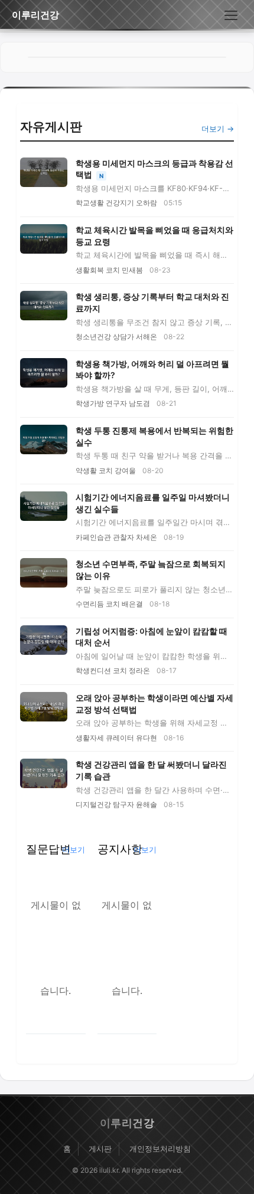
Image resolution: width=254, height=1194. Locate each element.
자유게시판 (51, 126)
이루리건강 (35, 15)
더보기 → (217, 128)
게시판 (100, 1148)
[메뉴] (231, 15)
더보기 (73, 849)
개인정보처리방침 (160, 1148)
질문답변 (48, 849)
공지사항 (119, 849)
